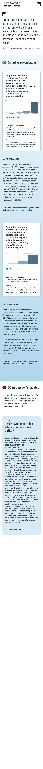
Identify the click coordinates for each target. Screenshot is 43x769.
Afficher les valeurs (15, 117)
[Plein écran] (35, 86)
